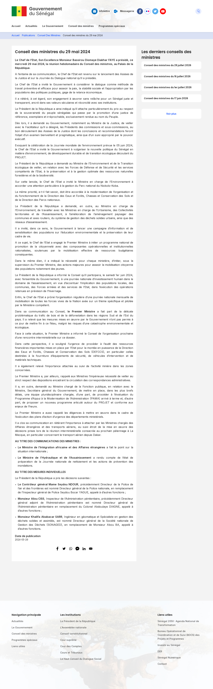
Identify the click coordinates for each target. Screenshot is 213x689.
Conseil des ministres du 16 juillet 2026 (167, 76)
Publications (28, 35)
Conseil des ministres (81, 26)
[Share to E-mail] (90, 548)
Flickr (147, 10)
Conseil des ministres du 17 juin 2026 (166, 98)
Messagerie (127, 11)
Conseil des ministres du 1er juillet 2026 (168, 87)
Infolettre (104, 11)
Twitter (155, 10)
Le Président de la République (77, 621)
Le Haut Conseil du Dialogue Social (80, 658)
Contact (162, 663)
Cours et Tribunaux (71, 652)
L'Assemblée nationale (73, 627)
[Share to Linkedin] (84, 548)
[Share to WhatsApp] (70, 548)
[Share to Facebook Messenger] (77, 548)
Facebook (140, 10)
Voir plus (171, 113)
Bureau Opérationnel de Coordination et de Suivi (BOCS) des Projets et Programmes (179, 635)
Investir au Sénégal (169, 645)
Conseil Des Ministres (48, 35)
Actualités (31, 26)
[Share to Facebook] (57, 548)
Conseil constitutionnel (73, 633)
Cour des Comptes (71, 646)
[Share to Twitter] (64, 548)
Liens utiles (18, 646)
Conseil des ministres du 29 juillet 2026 (167, 65)
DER (160, 651)
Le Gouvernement (52, 26)
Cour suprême (68, 640)
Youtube (163, 10)
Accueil (16, 26)
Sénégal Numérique (169, 657)
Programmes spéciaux (112, 26)
